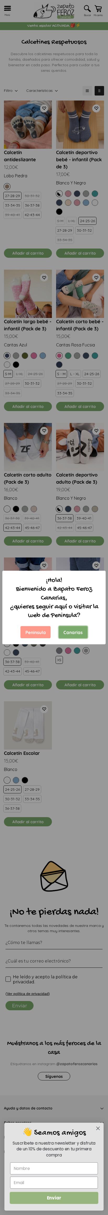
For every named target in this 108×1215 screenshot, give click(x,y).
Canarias (73, 632)
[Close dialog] (98, 1128)
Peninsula (35, 632)
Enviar (54, 1198)
